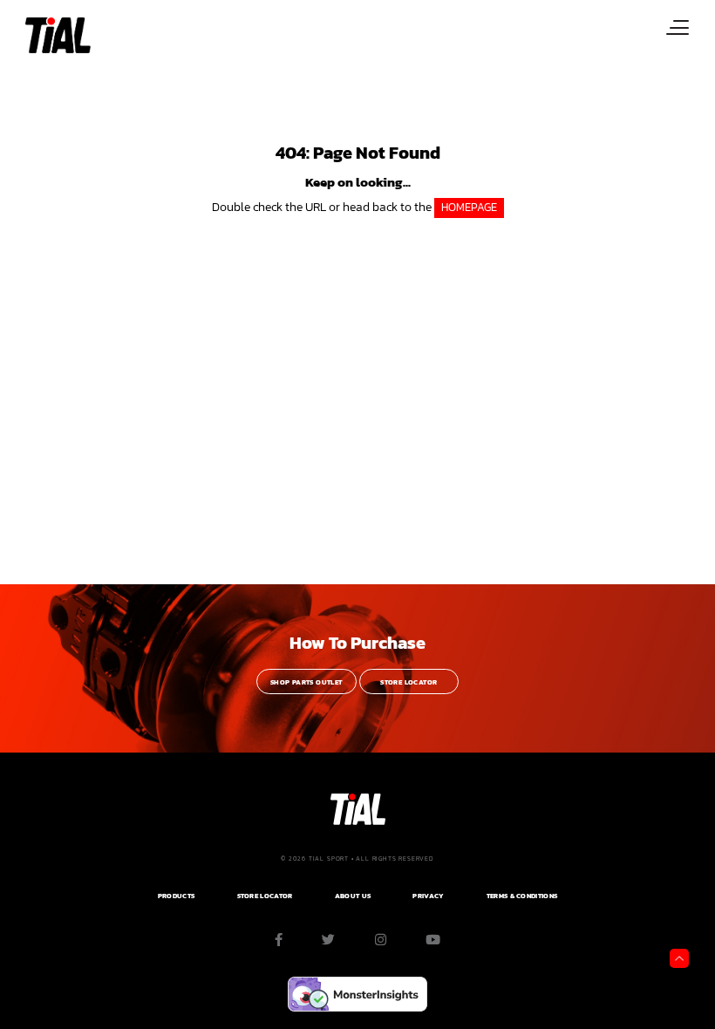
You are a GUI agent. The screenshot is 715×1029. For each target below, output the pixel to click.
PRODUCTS (176, 896)
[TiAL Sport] (56, 34)
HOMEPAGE (469, 207)
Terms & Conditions (522, 896)
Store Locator (408, 682)
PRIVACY (428, 896)
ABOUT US (353, 896)
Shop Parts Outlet (306, 682)
